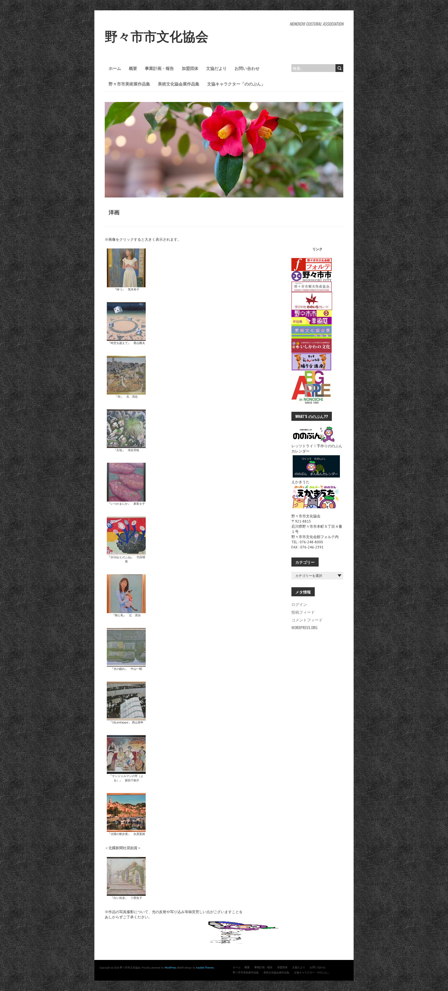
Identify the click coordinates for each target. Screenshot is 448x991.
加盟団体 (190, 68)
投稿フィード (303, 612)
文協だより (216, 68)
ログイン (299, 604)
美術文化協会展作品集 (178, 83)
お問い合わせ (247, 68)
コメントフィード (307, 619)
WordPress (170, 967)
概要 (133, 68)
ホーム (115, 68)
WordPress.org (304, 627)
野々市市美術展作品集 (129, 83)
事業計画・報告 (159, 68)
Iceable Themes (205, 967)
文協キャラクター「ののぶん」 (236, 83)
